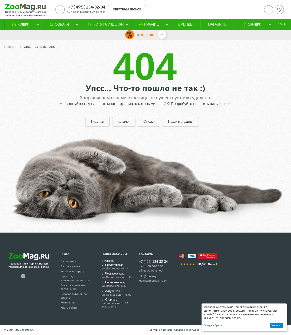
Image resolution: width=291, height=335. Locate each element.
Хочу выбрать (213, 325)
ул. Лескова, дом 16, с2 (116, 292)
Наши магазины (180, 121)
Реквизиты (68, 302)
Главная (10, 46)
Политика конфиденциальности (75, 278)
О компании (68, 261)
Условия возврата (72, 271)
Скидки (149, 121)
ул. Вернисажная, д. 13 (117, 275)
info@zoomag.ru (149, 276)
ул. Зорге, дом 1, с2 (114, 284)
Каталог (124, 121)
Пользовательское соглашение (73, 287)
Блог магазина (70, 266)
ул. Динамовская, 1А (115, 266)
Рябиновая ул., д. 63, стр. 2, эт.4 (115, 303)
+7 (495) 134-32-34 (153, 261)
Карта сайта (69, 307)
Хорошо (276, 325)
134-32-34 (86, 7)
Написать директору (153, 280)
